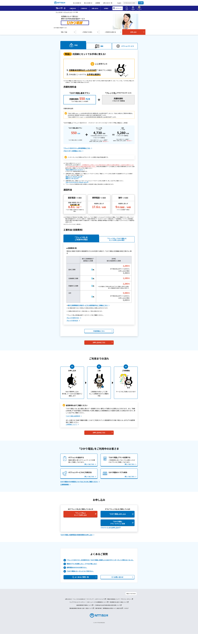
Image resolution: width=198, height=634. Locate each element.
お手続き (106, 8)
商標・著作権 (98, 608)
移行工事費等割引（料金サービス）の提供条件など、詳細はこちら (88, 305)
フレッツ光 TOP (59, 12)
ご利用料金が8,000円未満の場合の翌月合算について (107, 605)
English (119, 3)
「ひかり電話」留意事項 (73, 416)
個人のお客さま (88, 3)
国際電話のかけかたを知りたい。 (77, 567)
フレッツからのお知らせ (79, 599)
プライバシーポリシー (126, 599)
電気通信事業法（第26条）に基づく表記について (81, 608)
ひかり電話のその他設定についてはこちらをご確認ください (79, 482)
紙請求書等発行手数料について (84, 605)
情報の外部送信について (113, 599)
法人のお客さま (77, 3)
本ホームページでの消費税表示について (97, 602)
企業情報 (97, 3)
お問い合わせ (95, 8)
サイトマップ (90, 599)
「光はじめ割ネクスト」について (74, 170)
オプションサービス (68, 12)
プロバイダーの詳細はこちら (72, 151)
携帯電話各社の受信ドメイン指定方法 (112, 608)
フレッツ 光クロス (72, 320)
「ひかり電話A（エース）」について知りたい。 (80, 571)
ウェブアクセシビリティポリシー (78, 602)
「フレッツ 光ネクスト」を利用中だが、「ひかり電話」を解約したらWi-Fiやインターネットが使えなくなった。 (100, 560)
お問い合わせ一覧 (107, 3)
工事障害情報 (64, 484)
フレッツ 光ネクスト (73, 318)
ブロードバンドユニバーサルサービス (76, 182)
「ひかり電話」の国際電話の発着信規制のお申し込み (76, 535)
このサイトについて (99, 599)
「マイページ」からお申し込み (110, 527)
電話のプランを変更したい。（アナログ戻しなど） (82, 564)
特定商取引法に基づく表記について (118, 602)
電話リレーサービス (71, 178)
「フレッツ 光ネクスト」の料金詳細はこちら (76, 148)
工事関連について (71, 424)
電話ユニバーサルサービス (73, 177)
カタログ (126, 608)
